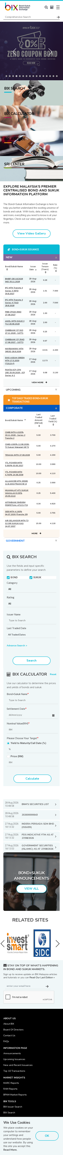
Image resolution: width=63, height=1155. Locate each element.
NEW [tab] (9, 257)
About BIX (8, 1023)
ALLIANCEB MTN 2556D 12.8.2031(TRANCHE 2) (16, 482)
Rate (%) (55, 266)
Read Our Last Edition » (42, 977)
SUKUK (37, 577)
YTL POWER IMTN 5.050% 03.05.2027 (14, 464)
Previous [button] (15, 51)
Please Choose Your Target (22, 738)
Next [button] (48, 51)
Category (12, 582)
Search (31, 661)
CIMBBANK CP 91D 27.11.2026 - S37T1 (14, 331)
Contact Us (9, 1035)
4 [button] (17, 77)
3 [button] (14, 77)
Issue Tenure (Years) (45, 267)
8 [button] (30, 77)
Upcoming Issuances (14, 1059)
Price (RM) (17, 756)
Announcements (12, 1053)
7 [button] (27, 77)
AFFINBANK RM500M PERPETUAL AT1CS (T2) (16, 504)
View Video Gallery (31, 233)
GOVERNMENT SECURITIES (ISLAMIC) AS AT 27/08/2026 (37, 847)
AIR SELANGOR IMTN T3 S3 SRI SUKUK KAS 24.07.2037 (16, 523)
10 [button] (37, 77)
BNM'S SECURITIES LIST (35, 804)
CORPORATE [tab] (14, 408)
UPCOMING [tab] (13, 390)
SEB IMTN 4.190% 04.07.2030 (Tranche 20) (16, 513)
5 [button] (20, 77)
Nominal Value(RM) (18, 723)
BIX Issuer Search (12, 1106)
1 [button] (7, 77)
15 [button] (54, 77)
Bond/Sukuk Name (14, 266)
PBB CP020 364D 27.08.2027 (13, 313)
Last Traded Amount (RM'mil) (38, 418)
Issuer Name (13, 614)
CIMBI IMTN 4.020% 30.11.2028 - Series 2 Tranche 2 (15, 435)
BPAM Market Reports (15, 1094)
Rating (10, 597)
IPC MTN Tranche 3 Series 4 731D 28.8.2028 (14, 302)
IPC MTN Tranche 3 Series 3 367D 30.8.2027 (14, 290)
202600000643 (30, 814)
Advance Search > (17, 645)
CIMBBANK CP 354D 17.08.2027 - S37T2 (14, 341)
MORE (35, 533)
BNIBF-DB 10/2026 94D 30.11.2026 (14, 280)
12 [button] (44, 77)
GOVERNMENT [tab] (15, 541)
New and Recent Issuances (18, 1065)
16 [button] (57, 77)
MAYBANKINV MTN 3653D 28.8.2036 (14, 350)
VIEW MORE (38, 382)
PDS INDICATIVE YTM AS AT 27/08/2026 (38, 836)
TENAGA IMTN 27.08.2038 (17, 455)
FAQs (6, 1041)
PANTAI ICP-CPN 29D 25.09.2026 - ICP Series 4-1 (15, 372)
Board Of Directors (13, 1029)
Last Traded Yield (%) (52, 419)
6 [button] (24, 77)
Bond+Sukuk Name (18, 694)
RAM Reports (10, 1088)
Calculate (32, 779)
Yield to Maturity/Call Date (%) (28, 743)
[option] (31, 51)
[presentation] (4, 943)
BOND (14, 577)
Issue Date (32, 268)
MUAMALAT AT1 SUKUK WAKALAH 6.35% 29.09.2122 (16, 493)
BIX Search (9, 1112)
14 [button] (51, 77)
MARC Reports (11, 1083)
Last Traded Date (16, 628)
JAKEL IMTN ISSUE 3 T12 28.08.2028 (14, 322)
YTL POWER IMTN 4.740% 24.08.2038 (14, 473)
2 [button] (10, 77)
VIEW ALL (31, 889)
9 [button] (34, 77)
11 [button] (41, 77)
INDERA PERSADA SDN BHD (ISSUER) (38, 825)
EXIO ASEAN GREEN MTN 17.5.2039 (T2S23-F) (15, 360)
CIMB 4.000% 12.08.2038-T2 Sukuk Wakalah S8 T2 (17, 445)
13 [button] (47, 77)
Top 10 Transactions (14, 1071)
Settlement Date (17, 708)
